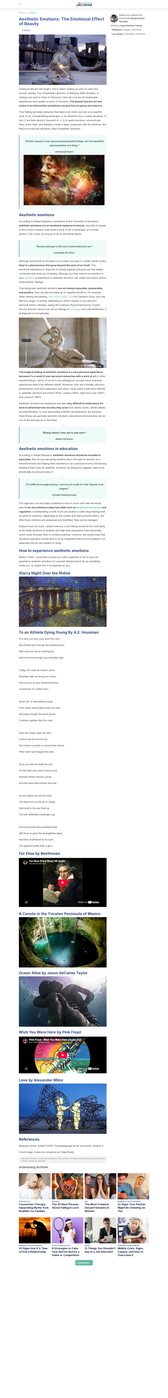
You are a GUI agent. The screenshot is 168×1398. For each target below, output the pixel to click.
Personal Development (129, 1246)
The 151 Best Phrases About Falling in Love (65, 1206)
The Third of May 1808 (61, 296)
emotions (29, 277)
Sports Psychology (61, 1246)
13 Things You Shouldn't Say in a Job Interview (100, 1250)
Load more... (84, 1262)
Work (87, 1246)
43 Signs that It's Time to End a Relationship (33, 1250)
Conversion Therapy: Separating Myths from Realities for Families (34, 1208)
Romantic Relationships (129, 1201)
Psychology (24, 1201)
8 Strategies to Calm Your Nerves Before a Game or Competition (65, 1252)
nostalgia (75, 309)
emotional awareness (88, 507)
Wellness (22, 13)
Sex (86, 1201)
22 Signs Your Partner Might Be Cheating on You (131, 1208)
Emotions (32, 13)
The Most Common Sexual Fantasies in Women (97, 1208)
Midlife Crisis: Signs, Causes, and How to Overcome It (131, 1252)
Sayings (55, 1201)
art (60, 120)
